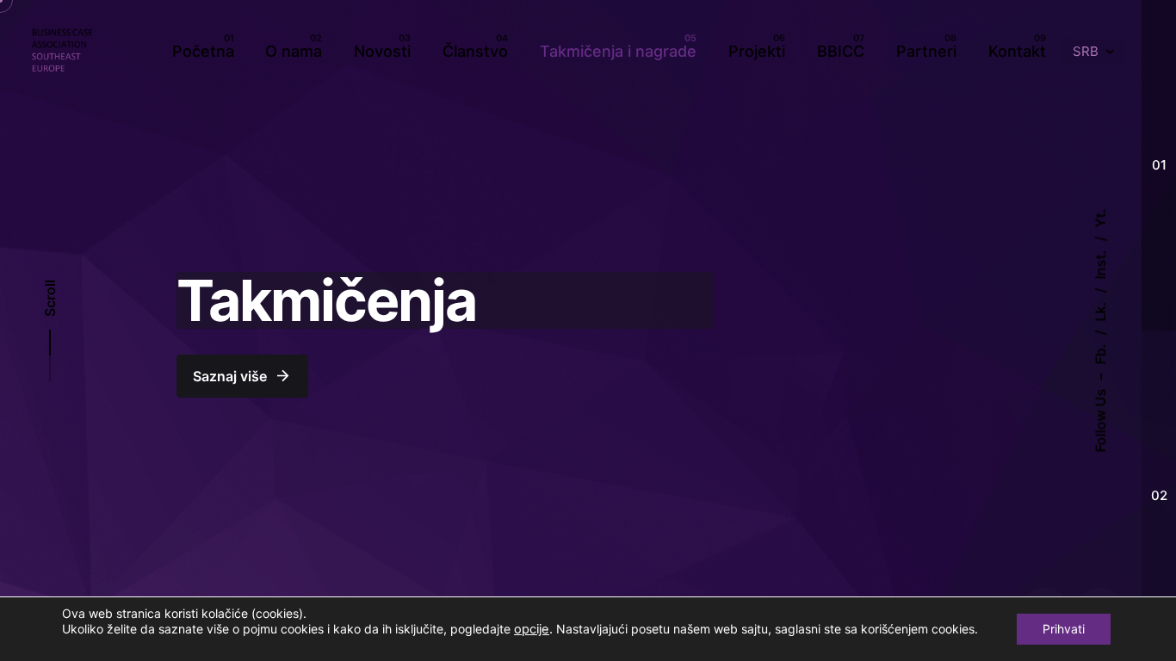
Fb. (1100, 354)
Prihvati (1064, 628)
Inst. (1100, 265)
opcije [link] (531, 629)
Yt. (1100, 218)
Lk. (1100, 312)
